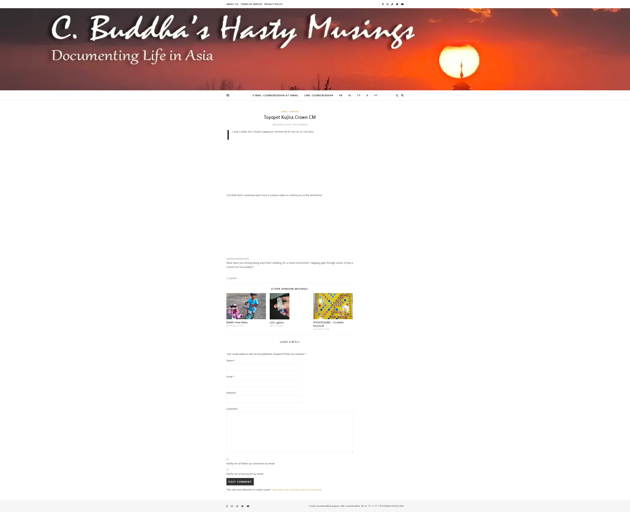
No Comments (300, 124)
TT (359, 95)
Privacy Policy (273, 4)
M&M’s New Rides (237, 322)
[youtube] (402, 4)
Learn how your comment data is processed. (297, 489)
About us (232, 4)
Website (231, 392)
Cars (284, 111)
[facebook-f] (383, 4)
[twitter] (397, 4)
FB (340, 95)
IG (349, 95)
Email (230, 376)
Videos (294, 111)
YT (376, 95)
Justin (233, 278)
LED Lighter (277, 322)
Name (230, 360)
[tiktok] (392, 4)
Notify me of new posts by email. (245, 473)
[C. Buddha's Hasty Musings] (315, 49)
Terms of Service (251, 4)
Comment (231, 408)
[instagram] (388, 4)
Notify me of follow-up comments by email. (250, 463)
